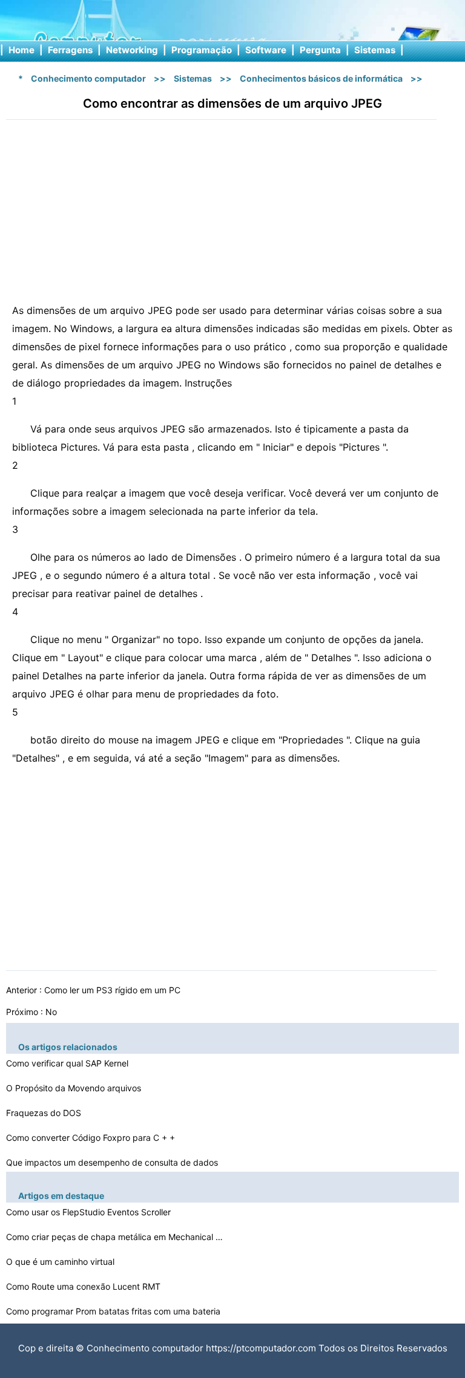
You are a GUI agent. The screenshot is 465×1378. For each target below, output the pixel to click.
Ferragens (70, 50)
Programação (201, 50)
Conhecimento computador (88, 78)
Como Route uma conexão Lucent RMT (84, 1286)
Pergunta (320, 50)
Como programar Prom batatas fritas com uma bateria (114, 1311)
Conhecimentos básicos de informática (321, 78)
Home (21, 50)
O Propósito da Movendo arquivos (74, 1088)
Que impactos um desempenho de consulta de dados (113, 1162)
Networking (132, 50)
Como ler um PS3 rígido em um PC (113, 990)
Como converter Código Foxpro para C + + (91, 1137)
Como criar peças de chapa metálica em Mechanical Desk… (115, 1237)
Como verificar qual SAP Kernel (68, 1063)
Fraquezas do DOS (45, 1113)
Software (265, 50)
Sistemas (374, 50)
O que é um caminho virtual (61, 1261)
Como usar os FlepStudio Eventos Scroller (89, 1212)
